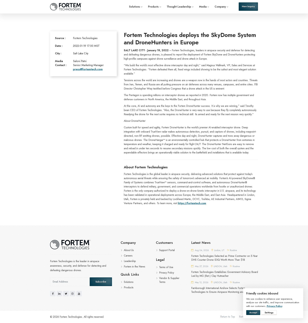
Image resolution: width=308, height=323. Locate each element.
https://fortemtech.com (192, 203)
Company (220, 7)
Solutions (134, 7)
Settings (269, 312)
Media (203, 7)
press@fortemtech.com (88, 69)
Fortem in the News (134, 266)
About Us (129, 250)
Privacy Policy (166, 272)
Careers (128, 255)
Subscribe (100, 281)
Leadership (130, 261)
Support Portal (167, 250)
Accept (253, 312)
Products (153, 7)
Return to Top (227, 317)
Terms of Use (166, 267)
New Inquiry (248, 6)
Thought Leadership (179, 7)
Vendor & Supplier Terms (169, 280)
